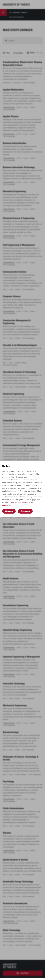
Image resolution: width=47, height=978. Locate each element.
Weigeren (9, 511)
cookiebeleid (7, 505)
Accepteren (25, 511)
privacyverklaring (20, 502)
